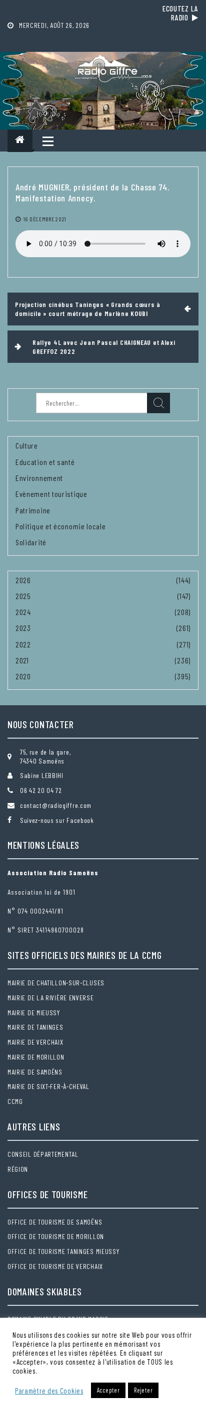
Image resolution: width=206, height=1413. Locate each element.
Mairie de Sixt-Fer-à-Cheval (49, 1086)
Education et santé (45, 462)
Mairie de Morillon (36, 1057)
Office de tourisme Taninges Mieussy (64, 1251)
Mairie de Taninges (36, 1027)
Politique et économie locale (61, 526)
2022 (23, 644)
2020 (23, 676)
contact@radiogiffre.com (56, 805)
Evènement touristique (52, 493)
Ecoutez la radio (180, 13)
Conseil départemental (43, 1154)
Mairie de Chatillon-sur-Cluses (56, 982)
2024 (23, 612)
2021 (22, 660)
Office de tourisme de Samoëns (55, 1222)
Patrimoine (33, 510)
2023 (23, 627)
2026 (23, 580)
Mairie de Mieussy (34, 1012)
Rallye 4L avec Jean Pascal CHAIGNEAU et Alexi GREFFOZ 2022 (104, 346)
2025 (23, 596)
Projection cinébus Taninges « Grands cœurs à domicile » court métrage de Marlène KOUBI (87, 308)
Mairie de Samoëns (35, 1072)
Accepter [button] (108, 1390)
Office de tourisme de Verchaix (55, 1266)
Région (18, 1169)
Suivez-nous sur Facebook (57, 820)
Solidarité (31, 542)
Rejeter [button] (143, 1390)
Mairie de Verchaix (36, 1042)
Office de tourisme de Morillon (56, 1236)
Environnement (39, 477)
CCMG (15, 1101)
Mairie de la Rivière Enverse (51, 997)
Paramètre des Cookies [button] (49, 1390)
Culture (27, 445)
